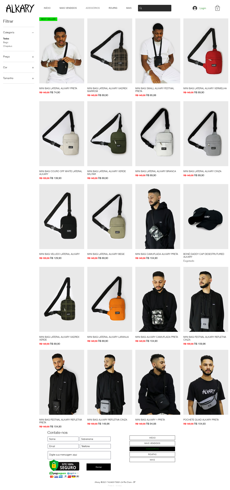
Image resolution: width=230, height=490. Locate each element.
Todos (6, 38)
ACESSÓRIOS (152, 449)
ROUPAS (152, 454)
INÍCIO (152, 437)
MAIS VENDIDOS (152, 443)
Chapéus (7, 46)
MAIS (152, 459)
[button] (217, 8)
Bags (5, 42)
